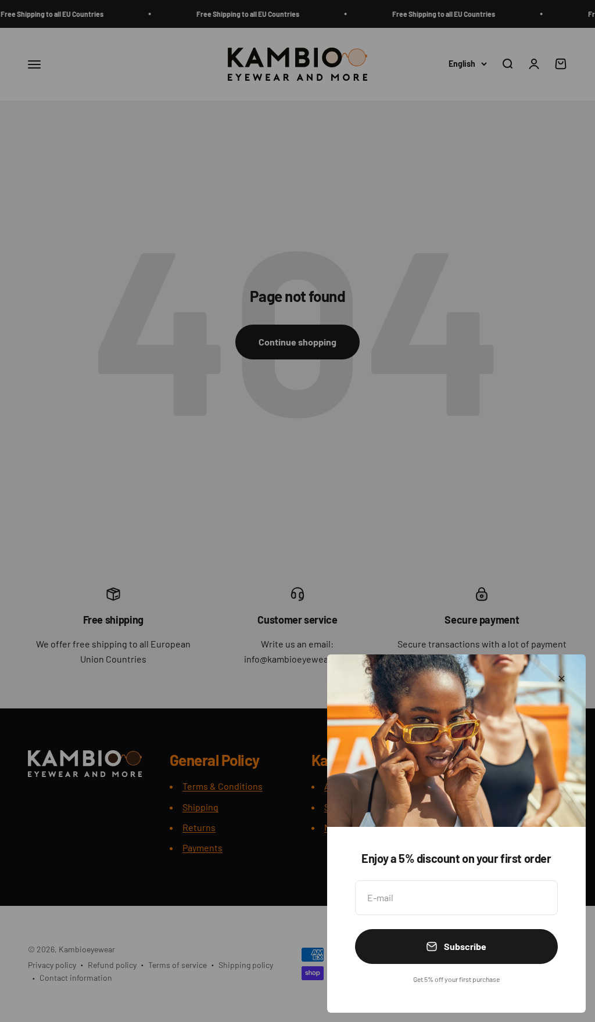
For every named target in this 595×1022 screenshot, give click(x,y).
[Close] (561, 678)
